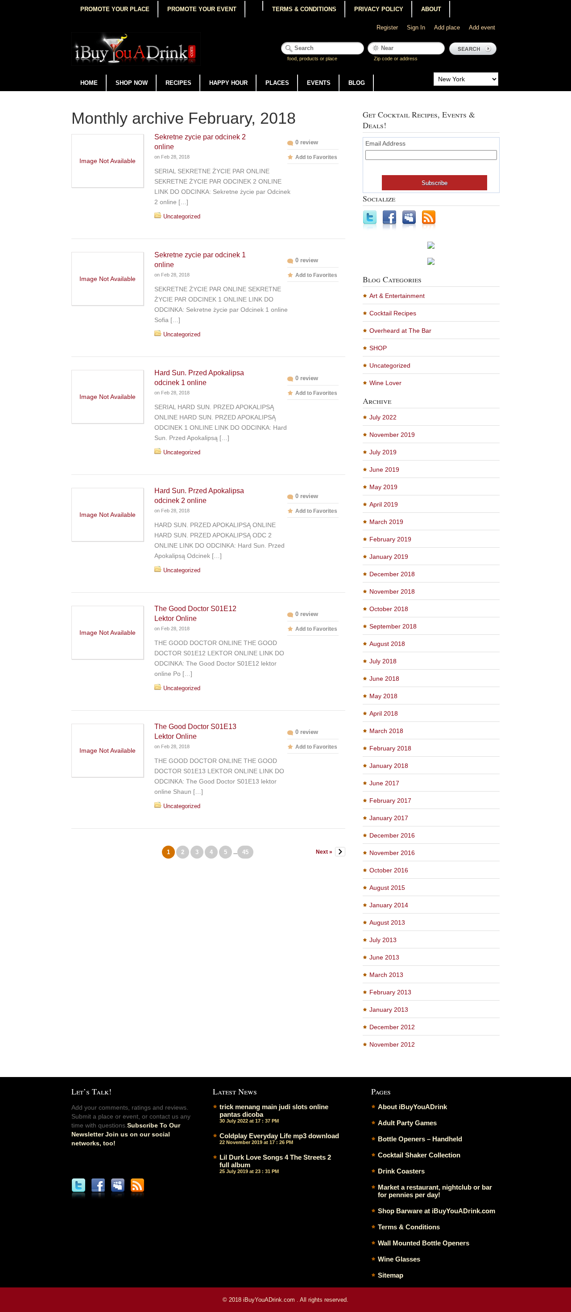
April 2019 (383, 504)
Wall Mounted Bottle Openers (423, 1243)
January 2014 (388, 905)
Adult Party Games (407, 1123)
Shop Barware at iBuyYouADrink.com (436, 1211)
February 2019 (390, 539)
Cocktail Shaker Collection (419, 1155)
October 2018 (388, 608)
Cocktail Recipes (392, 313)
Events (319, 83)
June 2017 (384, 783)
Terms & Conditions (304, 9)
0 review (306, 142)
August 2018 (387, 643)
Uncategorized (181, 216)
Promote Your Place (114, 9)
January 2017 (388, 818)
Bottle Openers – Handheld (420, 1139)
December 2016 (392, 835)
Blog (356, 83)
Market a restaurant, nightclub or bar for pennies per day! (435, 1191)
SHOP (378, 348)
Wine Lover (385, 382)
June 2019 (384, 469)
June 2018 (384, 678)
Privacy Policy (378, 9)
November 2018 (392, 591)
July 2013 (383, 939)
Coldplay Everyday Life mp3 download (279, 1136)
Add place (447, 27)
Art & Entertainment (397, 295)
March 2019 (386, 521)
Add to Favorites (316, 157)
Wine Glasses (399, 1259)
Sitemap (390, 1275)
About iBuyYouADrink (412, 1107)
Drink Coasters (401, 1171)
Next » (324, 852)
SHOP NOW (132, 83)
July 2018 (383, 661)
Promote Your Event (201, 9)
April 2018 (383, 713)
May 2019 (383, 486)
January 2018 (388, 765)
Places (277, 83)
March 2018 (386, 730)
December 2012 (392, 1027)
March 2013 (386, 974)
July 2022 (383, 417)
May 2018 (383, 696)
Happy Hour (228, 83)
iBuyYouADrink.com (270, 1299)
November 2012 (392, 1044)
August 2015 (387, 887)
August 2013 (387, 922)
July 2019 (383, 452)
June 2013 (384, 957)
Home (89, 83)
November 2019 (392, 434)
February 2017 (390, 800)
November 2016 (392, 852)
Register (387, 27)
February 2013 (390, 992)
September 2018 (393, 626)
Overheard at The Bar (400, 330)
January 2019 (388, 556)
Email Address (385, 143)
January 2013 (388, 1009)
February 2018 (390, 748)
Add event (482, 27)
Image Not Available (107, 160)
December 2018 (392, 574)
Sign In (416, 27)
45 (245, 852)
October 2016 (388, 870)
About (431, 9)
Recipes (178, 83)
